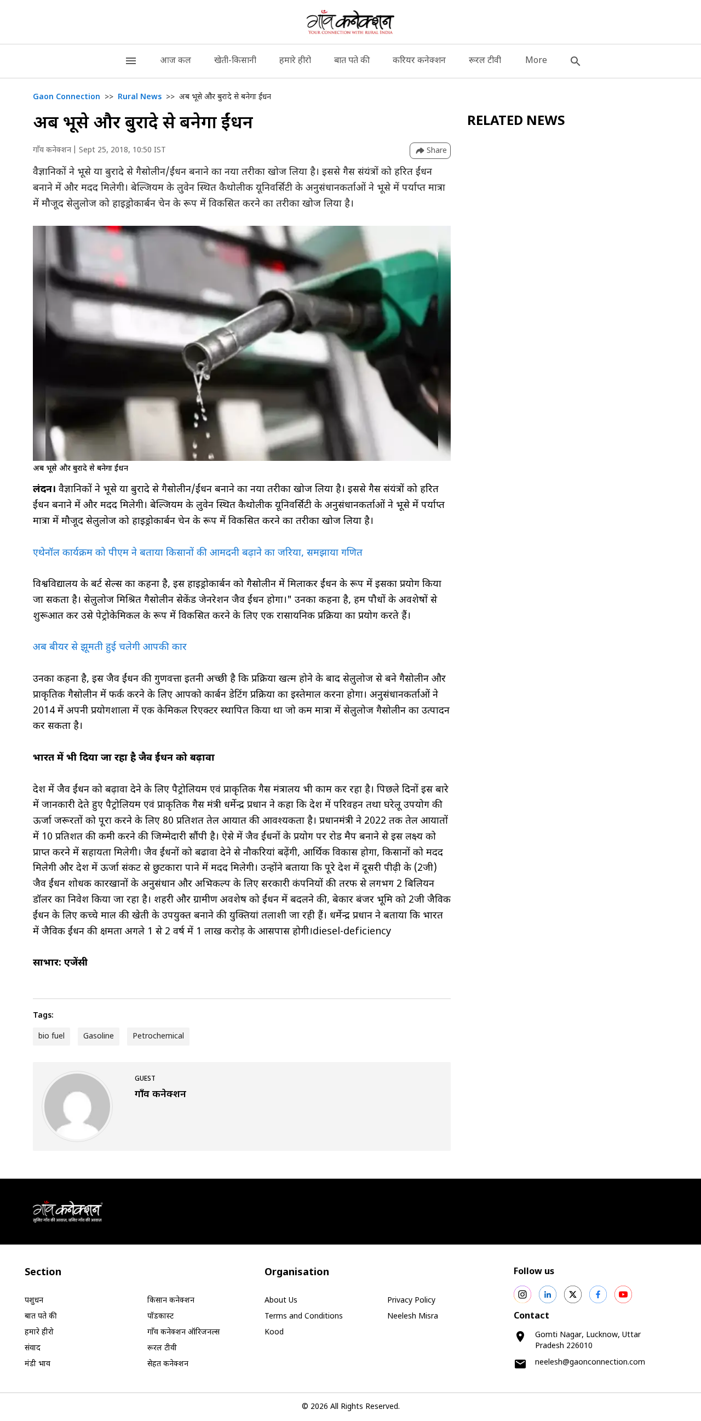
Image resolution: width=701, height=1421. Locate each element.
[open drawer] (131, 61)
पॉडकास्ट (160, 1316)
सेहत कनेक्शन (167, 1364)
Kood (274, 1332)
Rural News (140, 97)
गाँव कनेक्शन (52, 150)
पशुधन (34, 1301)
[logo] (351, 21)
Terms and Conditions (304, 1316)
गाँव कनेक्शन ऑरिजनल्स (183, 1332)
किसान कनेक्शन (170, 1301)
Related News (516, 121)
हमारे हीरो (295, 61)
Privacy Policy (411, 1301)
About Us (281, 1301)
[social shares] (522, 1294)
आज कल (175, 61)
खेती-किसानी (235, 61)
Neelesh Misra (412, 1316)
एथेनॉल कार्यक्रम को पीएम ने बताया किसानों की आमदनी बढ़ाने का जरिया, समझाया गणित (198, 553)
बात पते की (352, 61)
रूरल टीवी (485, 61)
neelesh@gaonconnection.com (590, 1362)
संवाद (33, 1348)
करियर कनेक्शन (419, 61)
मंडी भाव (37, 1364)
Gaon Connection (66, 97)
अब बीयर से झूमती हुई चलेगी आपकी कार (110, 647)
